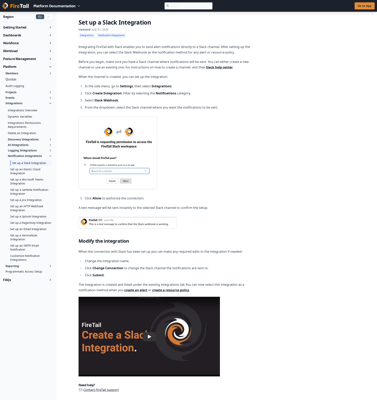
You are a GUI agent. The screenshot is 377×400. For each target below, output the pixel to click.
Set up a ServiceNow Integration (23, 237)
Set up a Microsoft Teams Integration (26, 181)
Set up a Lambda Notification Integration (29, 191)
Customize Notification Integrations (25, 258)
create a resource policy (170, 290)
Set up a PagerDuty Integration (30, 223)
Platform (9, 67)
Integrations (13, 103)
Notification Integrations (25, 156)
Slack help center (219, 67)
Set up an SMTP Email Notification (24, 247)
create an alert (135, 290)
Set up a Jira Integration (26, 200)
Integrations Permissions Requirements (24, 125)
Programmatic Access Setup (23, 271)
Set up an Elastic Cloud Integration (25, 171)
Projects (10, 92)
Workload (10, 51)
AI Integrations (18, 145)
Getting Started (14, 27)
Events (10, 98)
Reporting (12, 266)
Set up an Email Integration (28, 229)
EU (40, 16)
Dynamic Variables (20, 116)
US (48, 16)
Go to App (365, 6)
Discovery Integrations (23, 139)
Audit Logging (14, 86)
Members (11, 73)
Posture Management (19, 59)
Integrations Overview (22, 110)
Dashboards (12, 35)
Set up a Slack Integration (29, 163)
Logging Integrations (22, 150)
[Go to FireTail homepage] (15, 6)
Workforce (10, 43)
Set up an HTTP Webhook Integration (26, 208)
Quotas (10, 79)
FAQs (7, 280)
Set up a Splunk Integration (28, 216)
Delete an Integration (22, 133)
